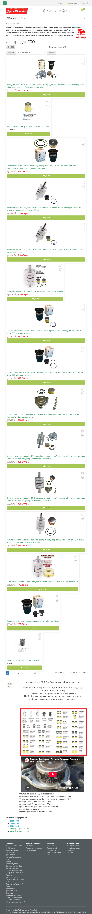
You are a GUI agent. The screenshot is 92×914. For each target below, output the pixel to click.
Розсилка (70, 852)
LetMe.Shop (19, 910)
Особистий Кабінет (74, 846)
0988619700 (14, 821)
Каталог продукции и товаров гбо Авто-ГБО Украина (14, 873)
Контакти (29, 846)
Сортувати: (10, 52)
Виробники (51, 846)
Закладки (70, 850)
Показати (51, 52)
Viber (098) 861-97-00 (20, 829)
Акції (48, 855)
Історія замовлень (74, 848)
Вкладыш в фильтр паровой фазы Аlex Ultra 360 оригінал (33, 621)
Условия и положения (14, 897)
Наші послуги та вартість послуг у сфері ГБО (15, 879)
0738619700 (14, 823)
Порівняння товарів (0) (58, 47)
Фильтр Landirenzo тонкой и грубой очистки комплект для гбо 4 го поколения (42, 582)
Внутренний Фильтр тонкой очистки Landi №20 (28, 126)
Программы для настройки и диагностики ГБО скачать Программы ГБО (13, 854)
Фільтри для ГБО (15, 24)
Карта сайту (31, 850)
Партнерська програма (56, 852)
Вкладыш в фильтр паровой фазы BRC (24, 660)
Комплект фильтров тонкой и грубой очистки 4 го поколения (35, 291)
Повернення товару (34, 848)
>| (35, 673)
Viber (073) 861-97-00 (19, 831)
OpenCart (33, 910)
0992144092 (14, 826)
